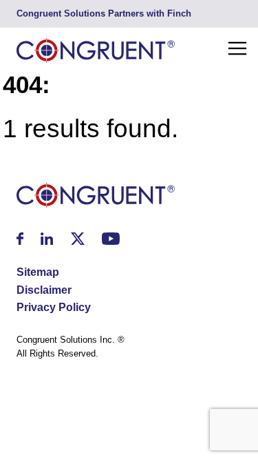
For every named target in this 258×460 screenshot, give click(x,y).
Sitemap (38, 272)
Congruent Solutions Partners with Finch (104, 13)
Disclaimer (44, 290)
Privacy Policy (54, 307)
